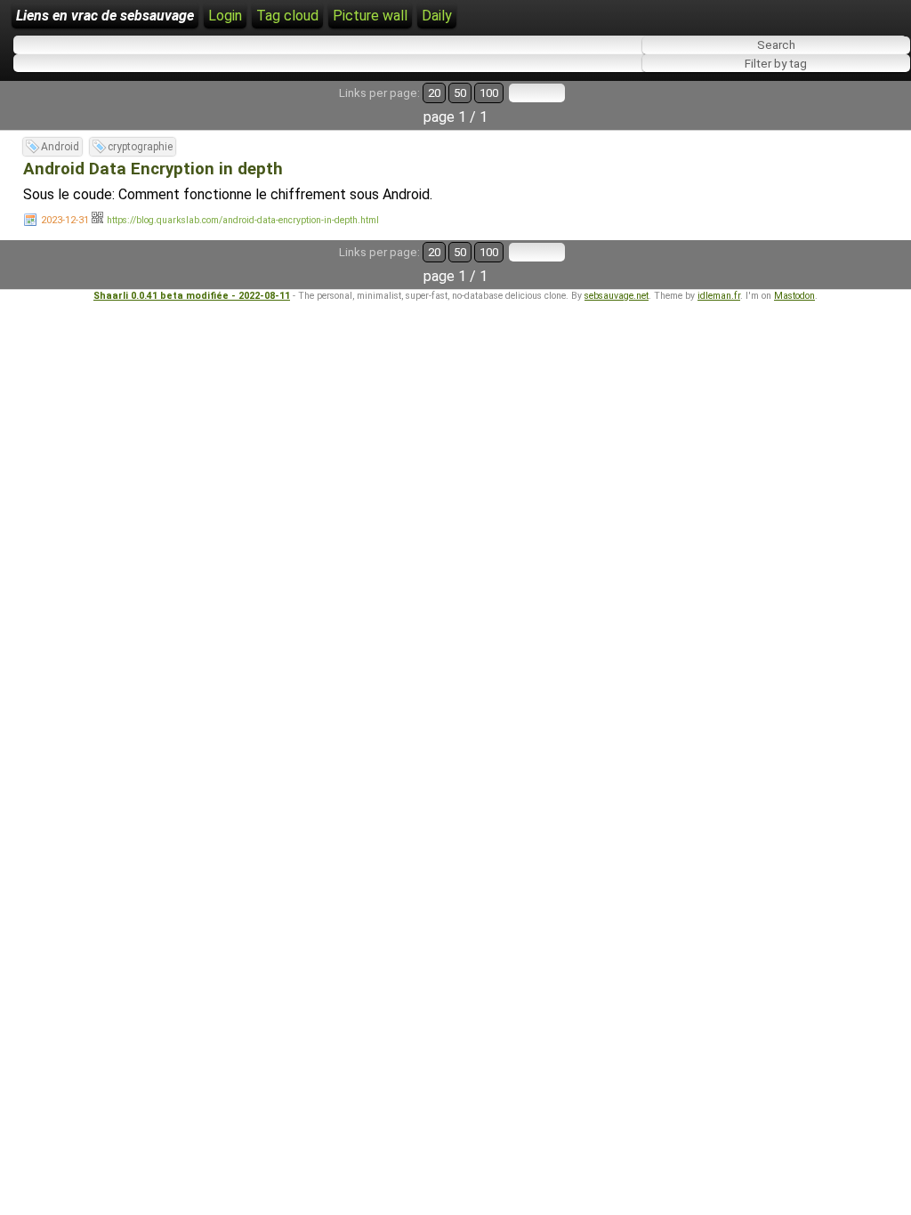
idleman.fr (718, 296)
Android (60, 147)
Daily (437, 15)
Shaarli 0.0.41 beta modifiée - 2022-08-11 (191, 296)
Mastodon (794, 296)
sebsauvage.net (616, 296)
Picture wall (370, 15)
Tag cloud (287, 15)
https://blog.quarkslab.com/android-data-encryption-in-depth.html (243, 220)
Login (225, 15)
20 (434, 93)
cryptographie (140, 147)
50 (460, 93)
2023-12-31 (65, 220)
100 (489, 93)
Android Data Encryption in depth (153, 169)
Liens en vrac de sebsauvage (105, 15)
